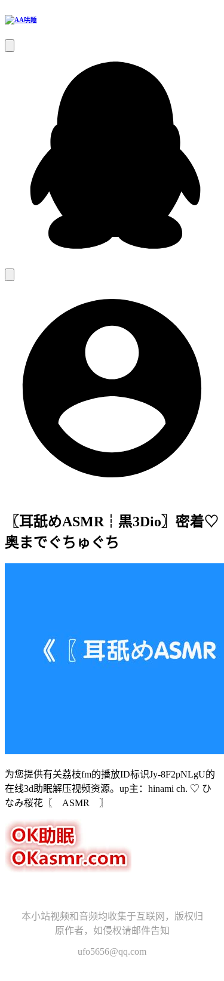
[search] (9, 45)
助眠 (89, 892)
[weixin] (9, 275)
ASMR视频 (122, 892)
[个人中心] (112, 492)
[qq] (112, 263)
